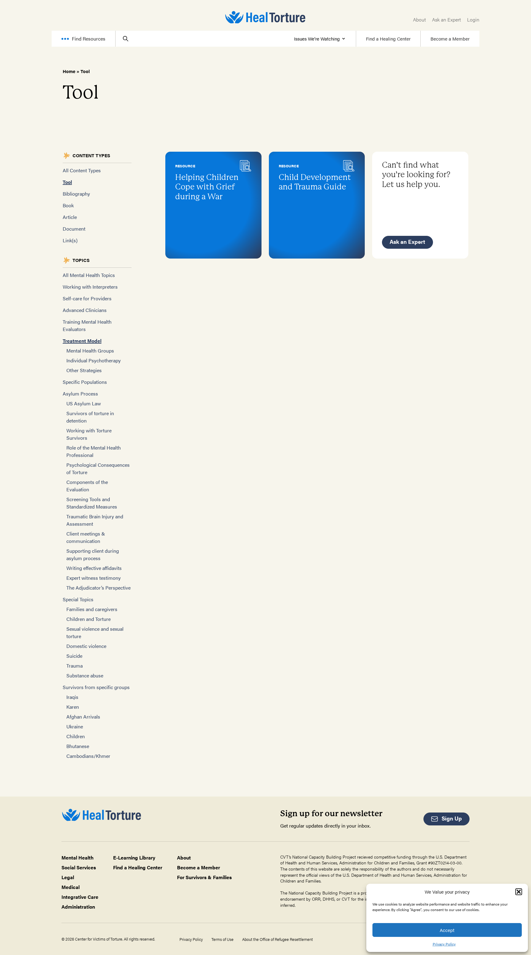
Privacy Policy (444, 944)
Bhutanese (77, 746)
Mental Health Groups (90, 350)
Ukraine (74, 726)
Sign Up (452, 818)
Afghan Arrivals (83, 716)
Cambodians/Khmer (88, 755)
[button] (519, 892)
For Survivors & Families (204, 877)
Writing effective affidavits (94, 567)
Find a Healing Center (388, 38)
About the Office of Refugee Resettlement (277, 939)
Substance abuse (84, 675)
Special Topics (78, 599)
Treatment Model (82, 340)
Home (69, 71)
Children (75, 736)
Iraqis (72, 696)
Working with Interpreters (90, 286)
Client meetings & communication (85, 537)
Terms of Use (222, 939)
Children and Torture (88, 618)
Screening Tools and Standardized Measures (91, 503)
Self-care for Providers (87, 298)
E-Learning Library (134, 857)
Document (74, 228)
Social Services (78, 867)
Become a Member (450, 38)
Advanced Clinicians (85, 310)
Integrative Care (79, 896)
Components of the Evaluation (87, 485)
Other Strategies (84, 370)
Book (68, 205)
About (419, 19)
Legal (67, 877)
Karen (72, 706)
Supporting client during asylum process (92, 554)
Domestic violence (86, 645)
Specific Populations (85, 381)
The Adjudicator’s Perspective (98, 587)
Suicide (74, 655)
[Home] (265, 17)
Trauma (74, 665)
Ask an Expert (446, 19)
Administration (78, 906)
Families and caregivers (91, 609)
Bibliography (76, 193)
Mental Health (77, 857)
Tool (67, 181)
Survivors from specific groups (96, 687)
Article (70, 216)
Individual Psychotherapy (93, 360)
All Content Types (82, 170)
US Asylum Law (83, 403)
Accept (447, 930)
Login (473, 19)
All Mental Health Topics (89, 275)
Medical (70, 887)
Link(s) (70, 240)
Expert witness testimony (93, 577)
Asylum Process (80, 393)
